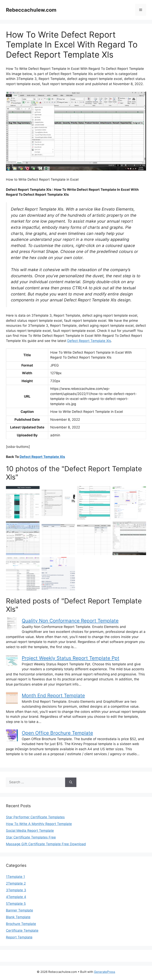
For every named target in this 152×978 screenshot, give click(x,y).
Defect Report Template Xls (89, 341)
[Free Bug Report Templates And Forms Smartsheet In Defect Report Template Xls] (94, 538)
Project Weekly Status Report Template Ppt (70, 658)
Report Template (19, 937)
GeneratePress (104, 972)
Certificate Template (22, 930)
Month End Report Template (53, 695)
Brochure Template (21, 924)
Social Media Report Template (30, 831)
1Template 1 (15, 877)
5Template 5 (16, 904)
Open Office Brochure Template (57, 733)
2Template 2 (16, 883)
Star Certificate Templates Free (31, 837)
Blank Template (18, 917)
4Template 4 (16, 897)
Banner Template (19, 910)
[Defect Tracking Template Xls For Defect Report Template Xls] (23, 538)
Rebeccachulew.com (31, 10)
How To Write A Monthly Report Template (39, 824)
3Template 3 (16, 890)
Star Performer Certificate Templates (35, 817)
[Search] (70, 782)
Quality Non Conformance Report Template (70, 621)
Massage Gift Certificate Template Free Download (46, 844)
